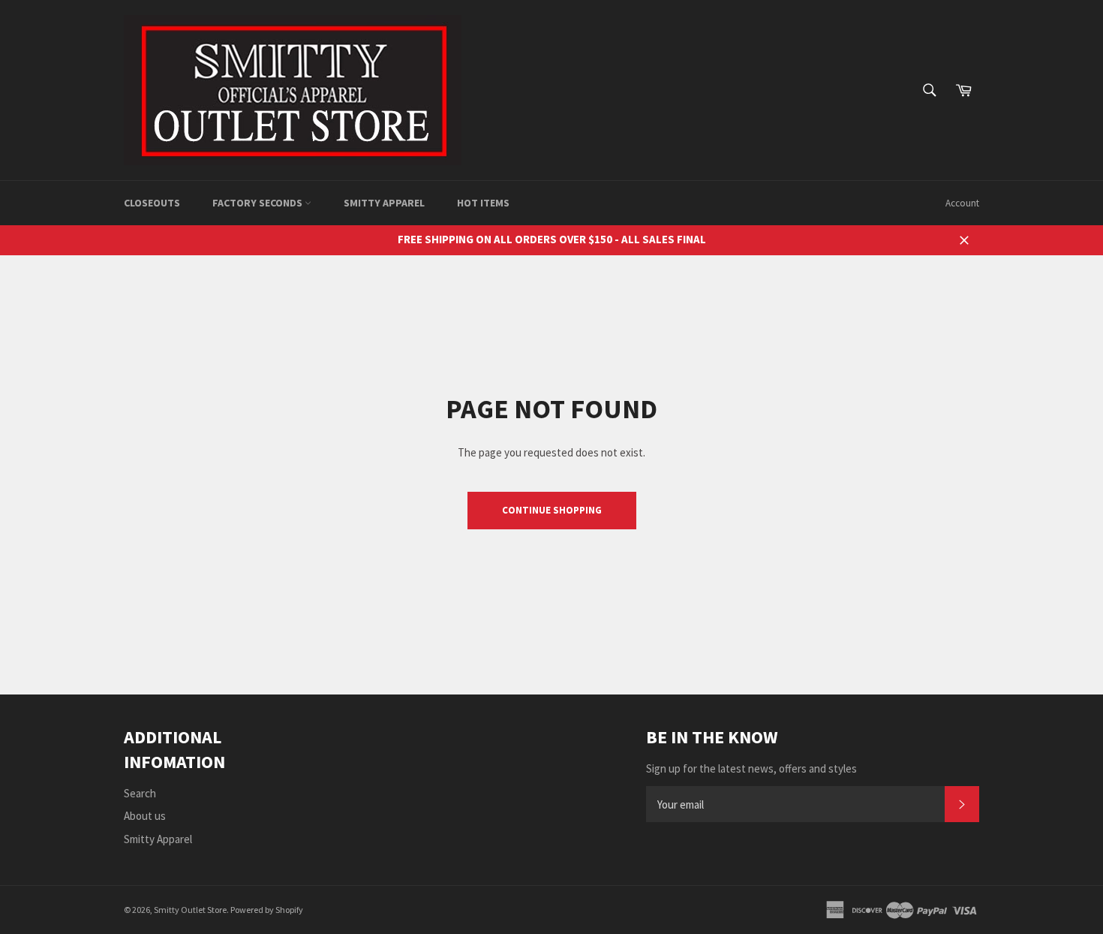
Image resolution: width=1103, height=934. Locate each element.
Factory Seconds (258, 202)
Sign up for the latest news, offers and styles (751, 768)
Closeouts (152, 202)
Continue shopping (552, 510)
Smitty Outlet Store (190, 909)
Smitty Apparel (384, 202)
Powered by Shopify (266, 909)
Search (140, 793)
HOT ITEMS (483, 202)
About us (145, 816)
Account (962, 203)
